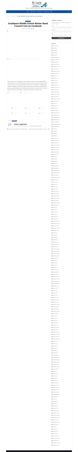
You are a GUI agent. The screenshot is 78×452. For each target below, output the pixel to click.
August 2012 (55, 424)
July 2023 (54, 128)
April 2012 (54, 433)
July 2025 (54, 75)
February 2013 (55, 410)
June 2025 (54, 78)
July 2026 (54, 48)
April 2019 (54, 239)
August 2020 (55, 205)
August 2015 (55, 341)
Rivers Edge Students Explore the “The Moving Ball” (17, 128)
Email (52, 33)
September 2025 (55, 71)
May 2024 (54, 105)
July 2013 (54, 399)
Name (53, 25)
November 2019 (55, 223)
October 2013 (55, 392)
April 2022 (54, 161)
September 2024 (55, 98)
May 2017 (54, 292)
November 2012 (55, 417)
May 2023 (54, 133)
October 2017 (55, 281)
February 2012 (55, 438)
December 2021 (55, 170)
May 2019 (54, 237)
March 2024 (55, 110)
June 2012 (54, 429)
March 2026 (55, 57)
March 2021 (55, 188)
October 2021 (55, 175)
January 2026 (55, 61)
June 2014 (54, 373)
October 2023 (55, 121)
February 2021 (55, 191)
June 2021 (54, 182)
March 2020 (55, 216)
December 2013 (55, 387)
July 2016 (54, 315)
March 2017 (55, 297)
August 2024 (55, 101)
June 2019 (54, 235)
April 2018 (54, 267)
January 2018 (55, 274)
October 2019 (55, 225)
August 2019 (55, 230)
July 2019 (54, 232)
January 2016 (55, 329)
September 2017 (55, 283)
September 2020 (55, 202)
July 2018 (54, 260)
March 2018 (55, 269)
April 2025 (54, 82)
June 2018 (54, 262)
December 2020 (55, 195)
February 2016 (55, 327)
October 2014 (55, 364)
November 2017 (55, 278)
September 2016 (55, 311)
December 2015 (55, 332)
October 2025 (55, 68)
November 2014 (55, 362)
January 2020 (55, 218)
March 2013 (55, 408)
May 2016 (54, 320)
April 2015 (54, 350)
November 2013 (55, 389)
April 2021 (54, 186)
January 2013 (55, 412)
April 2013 (54, 405)
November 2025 (55, 66)
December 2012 (55, 415)
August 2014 (55, 369)
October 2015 (55, 336)
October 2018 (55, 253)
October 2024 (55, 96)
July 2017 (54, 288)
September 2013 (55, 394)
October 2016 (55, 309)
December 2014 (55, 359)
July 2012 (54, 426)
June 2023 (54, 131)
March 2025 (55, 85)
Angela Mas (32, 28)
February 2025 (55, 87)
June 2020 (54, 209)
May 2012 (54, 431)
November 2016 (55, 306)
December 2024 (55, 92)
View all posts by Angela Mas (36, 125)
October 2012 (55, 419)
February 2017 (55, 299)
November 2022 (55, 147)
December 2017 (55, 276)
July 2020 (54, 207)
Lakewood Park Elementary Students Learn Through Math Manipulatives (39, 128)
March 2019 (55, 242)
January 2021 (55, 193)
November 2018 (55, 251)
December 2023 (55, 117)
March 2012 (55, 435)
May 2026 (54, 52)
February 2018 (55, 272)
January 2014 (55, 385)
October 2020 (55, 200)
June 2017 (54, 290)
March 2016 (55, 325)
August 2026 (55, 45)
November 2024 (55, 94)
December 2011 (55, 442)
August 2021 (55, 179)
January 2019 (55, 246)
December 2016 (55, 304)
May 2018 (54, 265)
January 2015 (55, 357)
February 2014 (55, 382)
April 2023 (54, 135)
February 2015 (55, 355)
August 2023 (55, 126)
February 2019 (55, 244)
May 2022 (54, 158)
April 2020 (54, 214)
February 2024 (55, 112)
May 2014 (54, 375)
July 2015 (54, 343)
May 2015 (54, 348)
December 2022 (55, 145)
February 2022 (55, 165)
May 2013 (54, 403)
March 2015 (55, 352)
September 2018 (55, 255)
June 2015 (54, 345)
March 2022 (55, 163)
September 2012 (55, 422)
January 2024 (55, 115)
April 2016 (54, 322)
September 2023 (55, 124)
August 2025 (55, 73)
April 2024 (54, 108)
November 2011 (55, 445)
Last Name (53, 29)
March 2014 (55, 380)
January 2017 (55, 302)
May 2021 (54, 184)
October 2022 (55, 149)
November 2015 (55, 334)
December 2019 (55, 221)
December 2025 (55, 64)
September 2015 (55, 338)
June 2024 (54, 103)
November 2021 (55, 172)
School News (39, 11)
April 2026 (54, 55)
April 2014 (54, 378)
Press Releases (47, 11)
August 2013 (55, 396)
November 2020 (55, 198)
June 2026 (54, 50)
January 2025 (55, 89)
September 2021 (55, 177)
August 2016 (55, 313)
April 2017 (54, 295)
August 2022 (55, 154)
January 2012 (55, 440)
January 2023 (55, 142)
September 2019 (55, 228)
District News (33, 11)
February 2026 (55, 59)
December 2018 (55, 248)
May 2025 (54, 80)
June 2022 (54, 156)
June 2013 (54, 401)
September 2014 (55, 366)
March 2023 (55, 138)
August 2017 (55, 285)
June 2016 (54, 318)
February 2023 (55, 140)
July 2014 (54, 371)
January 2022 (55, 168)
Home (28, 11)
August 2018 (55, 258)
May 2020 (54, 212)
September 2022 (55, 152)
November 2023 (55, 119)
